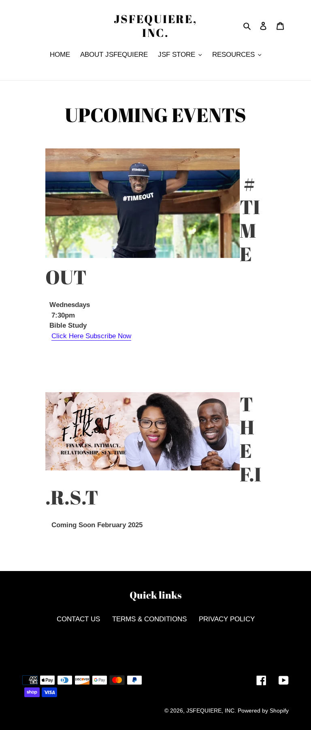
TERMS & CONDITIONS (149, 619)
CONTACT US (78, 619)
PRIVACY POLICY (227, 619)
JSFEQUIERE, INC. (155, 25)
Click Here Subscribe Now (91, 336)
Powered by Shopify (263, 710)
